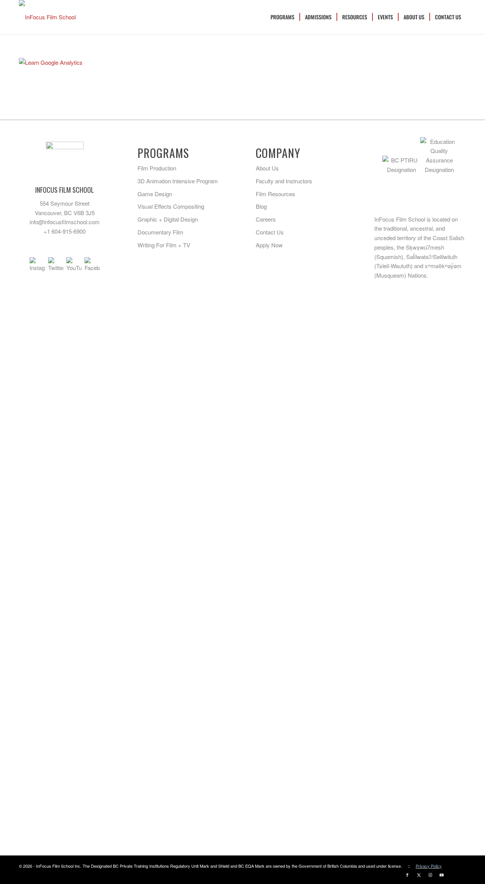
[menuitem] (282, 17)
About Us (267, 168)
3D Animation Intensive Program (178, 181)
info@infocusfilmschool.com (65, 222)
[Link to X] (418, 874)
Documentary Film (160, 232)
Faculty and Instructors (284, 181)
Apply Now (269, 245)
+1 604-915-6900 (65, 231)
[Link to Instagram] (430, 874)
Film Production (157, 168)
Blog (261, 206)
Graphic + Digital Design (168, 219)
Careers (266, 219)
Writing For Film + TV (164, 245)
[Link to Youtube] (441, 874)
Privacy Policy (429, 866)
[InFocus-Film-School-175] (47, 17)
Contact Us (270, 232)
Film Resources (275, 194)
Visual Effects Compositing (171, 206)
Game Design (155, 194)
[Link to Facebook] (407, 874)
